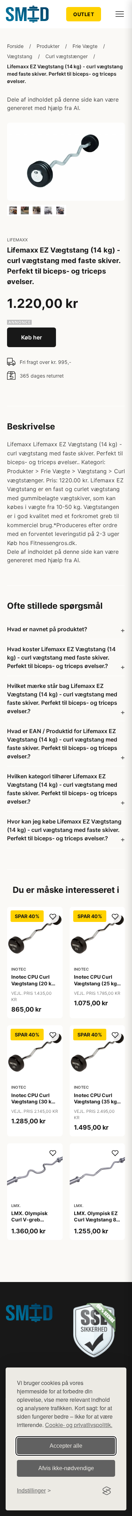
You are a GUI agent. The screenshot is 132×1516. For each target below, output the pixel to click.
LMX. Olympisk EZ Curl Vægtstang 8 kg (96, 1219)
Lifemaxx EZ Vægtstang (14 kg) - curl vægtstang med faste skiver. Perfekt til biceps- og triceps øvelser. (65, 73)
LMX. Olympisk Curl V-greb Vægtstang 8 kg (30, 1219)
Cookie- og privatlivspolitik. (78, 1425)
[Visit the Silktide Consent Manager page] (106, 1490)
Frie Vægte (85, 46)
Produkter (48, 46)
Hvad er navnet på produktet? (47, 629)
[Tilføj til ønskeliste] (52, 916)
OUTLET (83, 14)
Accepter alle (66, 1446)
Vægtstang (19, 56)
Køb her (31, 337)
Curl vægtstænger (66, 56)
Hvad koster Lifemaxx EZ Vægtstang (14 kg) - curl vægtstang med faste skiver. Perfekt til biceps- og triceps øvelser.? (61, 657)
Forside (15, 46)
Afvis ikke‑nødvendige (66, 1468)
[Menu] (120, 14)
